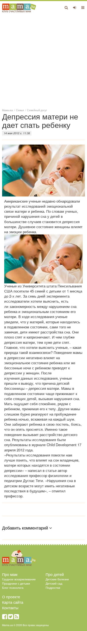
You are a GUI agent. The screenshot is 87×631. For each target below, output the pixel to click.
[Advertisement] (43, 60)
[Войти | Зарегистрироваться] (75, 7)
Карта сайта (12, 602)
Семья (20, 110)
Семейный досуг (37, 110)
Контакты (10, 607)
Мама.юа (7, 110)
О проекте (11, 596)
